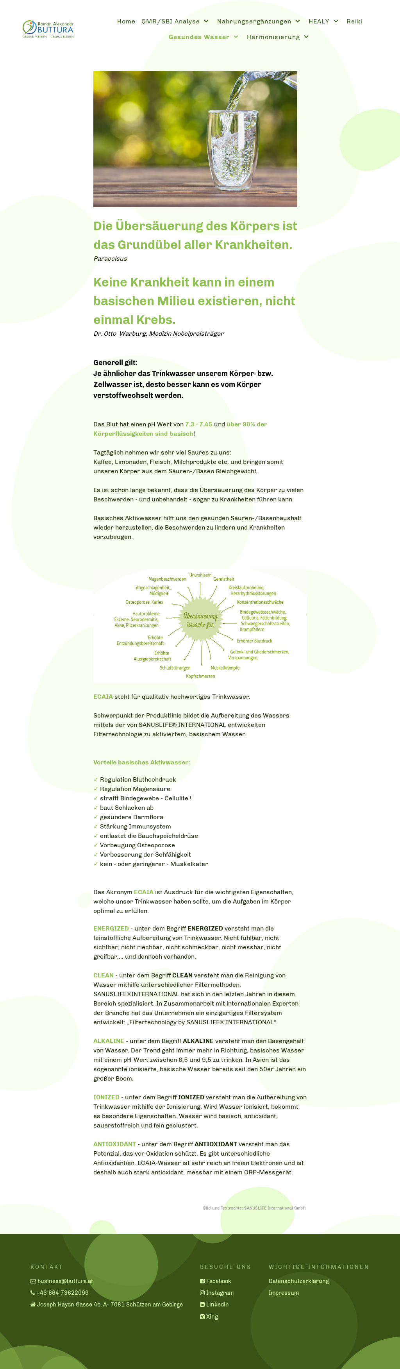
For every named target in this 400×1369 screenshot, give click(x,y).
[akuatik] (44, 28)
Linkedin (217, 1304)
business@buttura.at (65, 1281)
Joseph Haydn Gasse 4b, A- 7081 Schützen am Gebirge (110, 1304)
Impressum (284, 1292)
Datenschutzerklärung (299, 1281)
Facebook (218, 1281)
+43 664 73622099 (62, 1292)
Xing (212, 1316)
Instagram (220, 1292)
